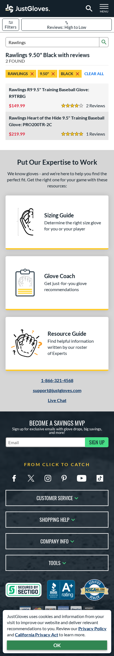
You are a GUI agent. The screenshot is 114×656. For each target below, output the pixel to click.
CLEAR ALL (94, 73)
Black (67, 73)
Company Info (54, 541)
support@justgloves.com (57, 390)
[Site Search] (88, 8)
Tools (55, 562)
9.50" (44, 73)
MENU (106, 10)
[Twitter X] (31, 478)
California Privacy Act (36, 634)
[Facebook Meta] (14, 478)
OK (57, 645)
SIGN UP (97, 442)
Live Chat (57, 400)
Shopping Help (54, 519)
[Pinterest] (63, 478)
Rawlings (18, 73)
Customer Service (55, 497)
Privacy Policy (92, 628)
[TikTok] (100, 478)
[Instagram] (48, 478)
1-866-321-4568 (57, 380)
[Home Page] (28, 8)
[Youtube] (81, 478)
